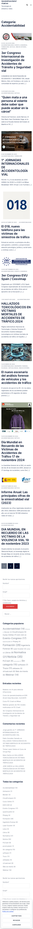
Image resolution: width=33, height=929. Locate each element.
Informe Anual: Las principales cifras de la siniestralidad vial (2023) (15, 497)
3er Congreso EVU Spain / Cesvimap (14, 277)
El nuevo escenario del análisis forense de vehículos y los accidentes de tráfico (16, 377)
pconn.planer (17, 661)
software (23, 665)
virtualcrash (13, 368)
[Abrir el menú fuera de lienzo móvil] (31, 5)
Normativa (6, 836)
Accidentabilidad (7, 45)
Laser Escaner (19, 649)
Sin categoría (7, 849)
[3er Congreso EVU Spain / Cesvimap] (16, 261)
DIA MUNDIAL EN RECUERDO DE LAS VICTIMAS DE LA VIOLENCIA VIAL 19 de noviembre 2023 (15, 536)
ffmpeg (17, 641)
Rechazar (16, 920)
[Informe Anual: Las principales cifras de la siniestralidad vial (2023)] (16, 480)
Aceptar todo (17, 916)
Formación (5, 47)
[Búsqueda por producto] (27, 5)
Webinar (4, 48)
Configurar (16, 925)
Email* (5, 592)
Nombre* (6, 583)
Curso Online (9, 635)
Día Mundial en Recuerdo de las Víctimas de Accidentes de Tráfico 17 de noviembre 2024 (13, 451)
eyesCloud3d (7, 641)
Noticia (12, 47)
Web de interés (21, 47)
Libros (9, 652)
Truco (7, 668)
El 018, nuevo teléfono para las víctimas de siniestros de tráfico (15, 232)
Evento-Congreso (20, 45)
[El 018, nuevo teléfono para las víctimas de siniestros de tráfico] (16, 205)
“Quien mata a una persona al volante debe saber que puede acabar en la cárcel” (14, 104)
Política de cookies (7, 911)
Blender (8, 632)
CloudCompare (19, 632)
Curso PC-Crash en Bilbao (12, 701)
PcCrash (4, 368)
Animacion (6, 791)
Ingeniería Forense (21, 366)
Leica (4, 829)
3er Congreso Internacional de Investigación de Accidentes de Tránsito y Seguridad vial (16, 62)
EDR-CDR (21, 635)
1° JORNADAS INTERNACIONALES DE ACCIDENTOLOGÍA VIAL (14, 732)
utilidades (17, 668)
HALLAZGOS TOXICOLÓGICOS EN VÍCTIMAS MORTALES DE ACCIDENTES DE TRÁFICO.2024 (16, 312)
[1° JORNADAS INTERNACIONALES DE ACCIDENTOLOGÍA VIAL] (16, 141)
